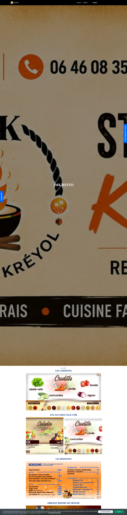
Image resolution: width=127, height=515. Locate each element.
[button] (95, 2)
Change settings (105, 511)
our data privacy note (54, 512)
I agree (119, 511)
